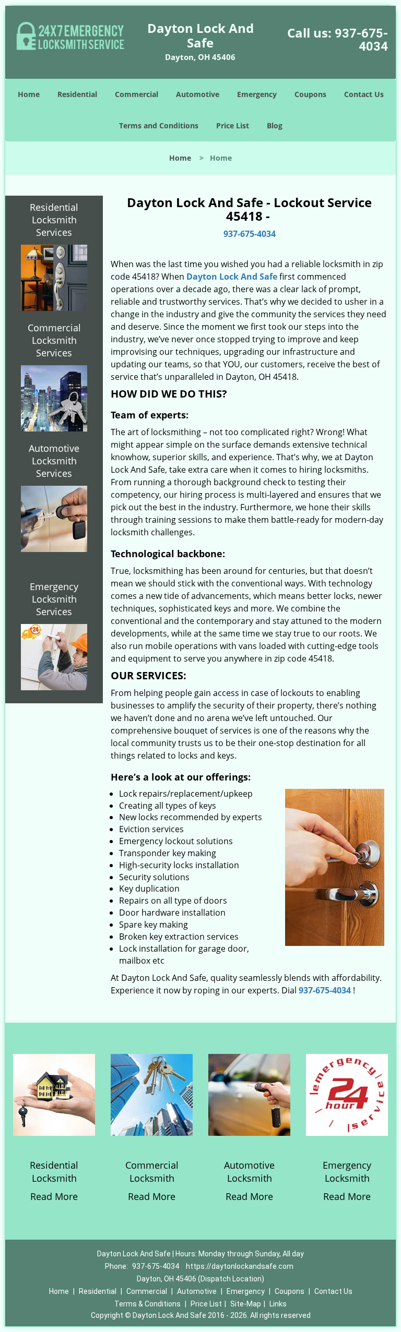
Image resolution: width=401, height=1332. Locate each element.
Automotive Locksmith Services (54, 460)
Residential (77, 94)
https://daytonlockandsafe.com (239, 1266)
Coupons (310, 94)
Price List (232, 125)
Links (278, 1304)
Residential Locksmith (54, 1171)
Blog (274, 125)
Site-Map (245, 1304)
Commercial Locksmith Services (54, 340)
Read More (54, 1196)
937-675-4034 (361, 40)
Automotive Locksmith (249, 1171)
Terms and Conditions (158, 125)
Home (29, 94)
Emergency (257, 94)
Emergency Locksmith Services (54, 599)
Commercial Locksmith (152, 1171)
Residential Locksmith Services (54, 219)
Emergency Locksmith (347, 1171)
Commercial (136, 94)
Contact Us (364, 94)
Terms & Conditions (147, 1304)
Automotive (197, 94)
